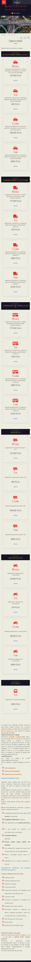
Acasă (3, 34)
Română (16, 13)
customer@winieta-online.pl (16, 9)
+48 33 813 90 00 (16, 6)
